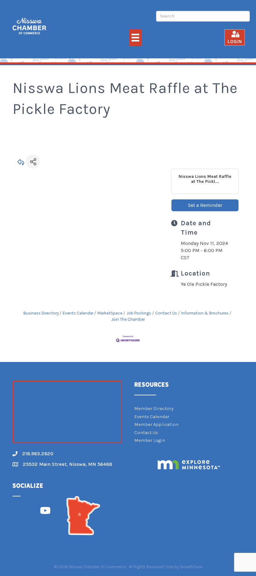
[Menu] (135, 37)
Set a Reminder (205, 205)
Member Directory (154, 408)
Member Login (149, 440)
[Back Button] (20, 163)
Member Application (156, 424)
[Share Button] (33, 161)
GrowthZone (191, 566)
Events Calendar (78, 313)
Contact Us (166, 313)
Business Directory (41, 313)
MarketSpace (109, 313)
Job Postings (138, 313)
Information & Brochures (205, 313)
